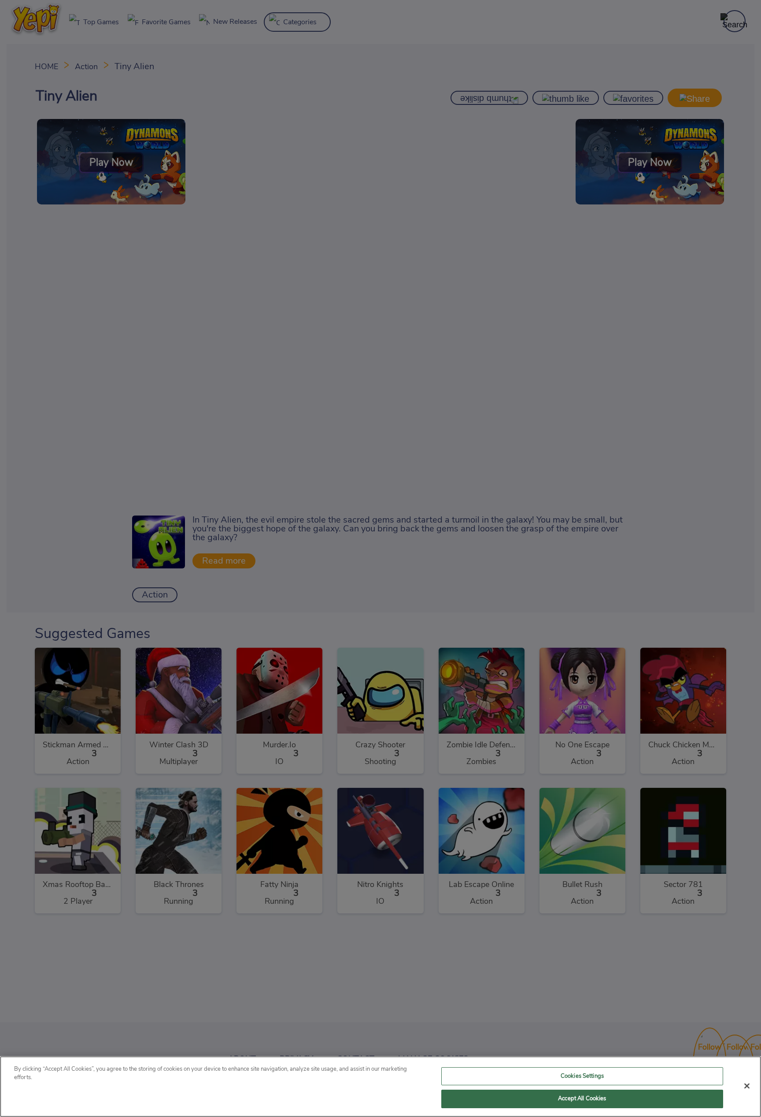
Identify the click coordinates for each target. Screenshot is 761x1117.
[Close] (747, 1085)
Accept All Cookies (582, 1099)
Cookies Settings (582, 1076)
